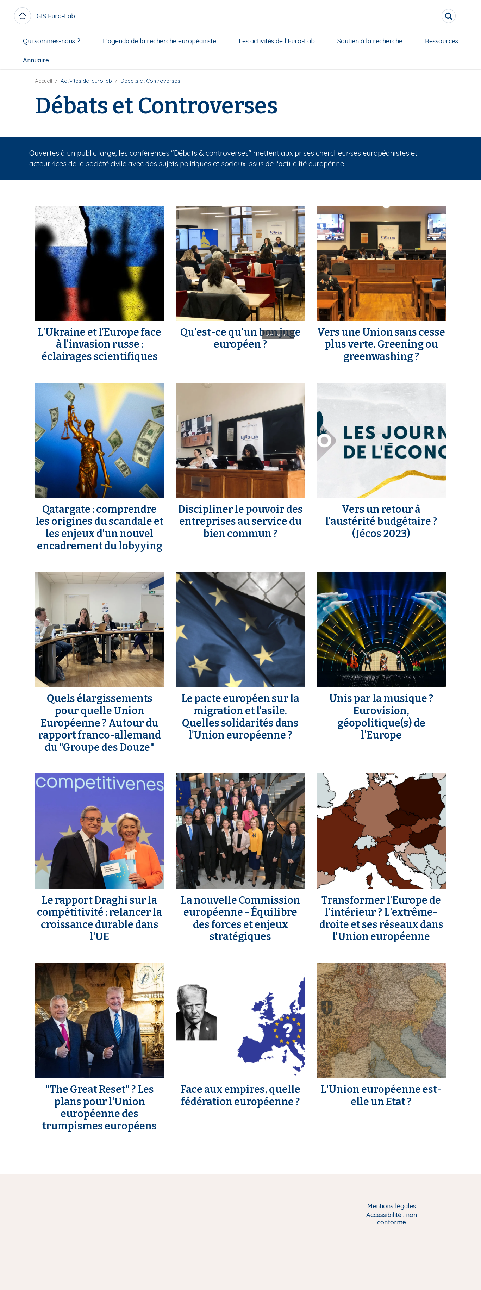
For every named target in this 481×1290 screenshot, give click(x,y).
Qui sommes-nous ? (51, 41)
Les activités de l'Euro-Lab (277, 41)
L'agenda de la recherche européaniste (159, 41)
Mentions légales (391, 1206)
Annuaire (36, 60)
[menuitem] (51, 41)
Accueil (43, 80)
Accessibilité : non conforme (391, 1218)
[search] (449, 16)
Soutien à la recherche (369, 41)
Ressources (441, 41)
